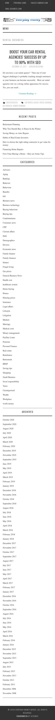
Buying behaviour (10, 209)
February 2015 (9, 671)
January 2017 (8, 591)
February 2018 (9, 534)
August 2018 (8, 508)
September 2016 (9, 609)
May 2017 (7, 574)
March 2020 (8, 441)
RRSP (5, 363)
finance (6, 262)
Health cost (7, 280)
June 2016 (7, 622)
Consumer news (9, 222)
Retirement (7, 359)
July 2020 (7, 433)
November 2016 (9, 600)
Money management (11, 333)
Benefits (6, 191)
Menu (6, 28)
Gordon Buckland (36, 66)
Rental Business (45, 102)
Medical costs (8, 328)
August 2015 (8, 662)
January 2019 (8, 485)
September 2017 (9, 556)
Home (7, 2)
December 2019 (9, 450)
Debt (5, 236)
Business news (9, 200)
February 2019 (9, 481)
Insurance (7, 302)
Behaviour (7, 187)
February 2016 (9, 640)
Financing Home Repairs (13, 149)
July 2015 (7, 666)
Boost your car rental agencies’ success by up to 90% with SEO (27, 57)
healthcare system (10, 284)
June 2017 (7, 569)
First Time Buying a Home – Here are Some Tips (23, 153)
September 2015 (9, 657)
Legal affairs (8, 306)
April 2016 (7, 631)
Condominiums (9, 218)
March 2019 (8, 477)
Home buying (8, 288)
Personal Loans (20, 2)
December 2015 (9, 649)
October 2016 (8, 605)
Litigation (7, 315)
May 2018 (7, 521)
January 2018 (8, 538)
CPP (4, 227)
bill (4, 196)
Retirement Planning (11, 124)
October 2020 (8, 419)
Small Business (9, 377)
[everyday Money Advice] (27, 19)
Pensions (6, 341)
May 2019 (7, 468)
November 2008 (9, 693)
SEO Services (7, 105)
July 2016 (7, 618)
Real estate (7, 350)
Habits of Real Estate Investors (15, 137)
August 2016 (8, 613)
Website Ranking (19, 105)
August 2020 (8, 428)
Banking (6, 178)
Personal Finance (10, 346)
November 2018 (9, 494)
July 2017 (7, 565)
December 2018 (9, 490)
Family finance (9, 253)
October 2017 (8, 552)
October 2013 (8, 680)
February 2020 (9, 446)
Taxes (5, 385)
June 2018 (7, 516)
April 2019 (7, 472)
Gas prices (7, 271)
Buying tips (7, 213)
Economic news (9, 249)
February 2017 (9, 587)
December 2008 (9, 688)
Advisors (6, 169)
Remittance (7, 355)
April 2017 (7, 578)
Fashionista (22, 716)
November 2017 (9, 547)
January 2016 (8, 644)
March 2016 (8, 635)
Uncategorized (12, 102)
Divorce (6, 244)
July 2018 (7, 512)
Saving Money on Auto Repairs (16, 133)
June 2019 (7, 463)
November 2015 (9, 653)
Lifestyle (6, 310)
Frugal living (8, 266)
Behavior (6, 183)
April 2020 (7, 437)
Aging (5, 174)
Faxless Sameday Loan (39, 2)
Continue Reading (27, 93)
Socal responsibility (11, 381)
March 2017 (8, 582)
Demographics (9, 240)
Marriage (6, 324)
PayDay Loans (9, 337)
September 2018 (9, 503)
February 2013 (9, 684)
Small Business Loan (13, 8)
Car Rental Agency (31, 102)
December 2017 (9, 543)
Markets (6, 319)
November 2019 (9, 455)
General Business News (12, 275)
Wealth (6, 394)
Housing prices (9, 297)
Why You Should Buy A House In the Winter (22, 128)
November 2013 (9, 675)
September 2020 (9, 424)
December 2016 (9, 596)
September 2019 (9, 459)
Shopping (7, 372)
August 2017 (8, 560)
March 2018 (8, 530)
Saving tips (7, 368)
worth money (8, 403)
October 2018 (8, 499)
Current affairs (9, 231)
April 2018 (7, 525)
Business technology (11, 205)
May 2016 (7, 627)
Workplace (7, 399)
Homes (6, 293)
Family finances (9, 258)
